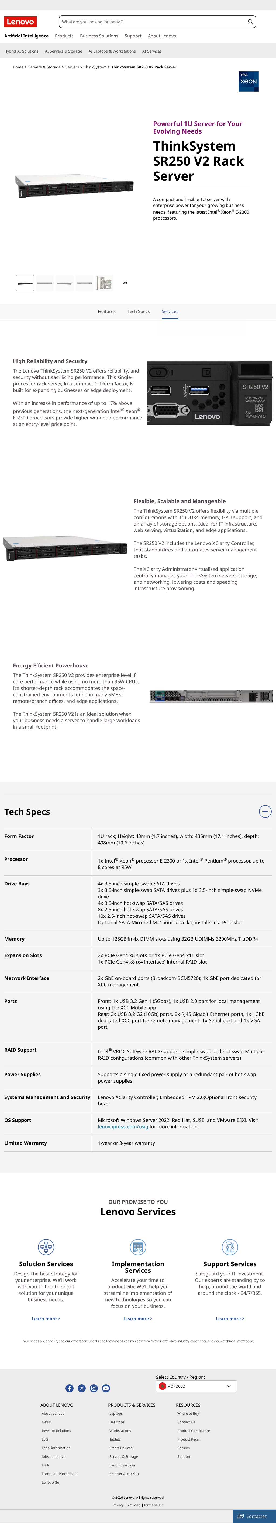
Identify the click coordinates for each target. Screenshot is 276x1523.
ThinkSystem (95, 66)
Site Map (133, 1505)
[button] (251, 22)
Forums (183, 1447)
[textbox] (197, 1386)
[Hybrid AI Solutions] (40, 51)
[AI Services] (163, 51)
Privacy (118, 1505)
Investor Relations (56, 1430)
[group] (25, 283)
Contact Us (186, 1422)
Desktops (117, 1422)
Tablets (115, 1439)
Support (184, 1456)
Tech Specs (138, 311)
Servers (72, 66)
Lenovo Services (122, 1465)
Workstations (120, 1430)
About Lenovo (53, 1413)
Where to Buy (188, 1413)
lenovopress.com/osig (123, 1126)
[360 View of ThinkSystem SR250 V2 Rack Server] (125, 283)
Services (170, 311)
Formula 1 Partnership (60, 1473)
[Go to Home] (20, 21)
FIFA (45, 1465)
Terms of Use (154, 1505)
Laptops (116, 1413)
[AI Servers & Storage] (84, 51)
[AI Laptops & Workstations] (138, 51)
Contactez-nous (256, 1518)
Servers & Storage (44, 66)
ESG (45, 1439)
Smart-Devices (120, 1447)
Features (107, 311)
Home (18, 66)
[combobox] (152, 22)
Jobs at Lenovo (54, 1456)
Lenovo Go (50, 1482)
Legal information (56, 1447)
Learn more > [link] (46, 1319)
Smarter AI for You (124, 1473)
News (46, 1422)
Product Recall (188, 1439)
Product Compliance (193, 1430)
